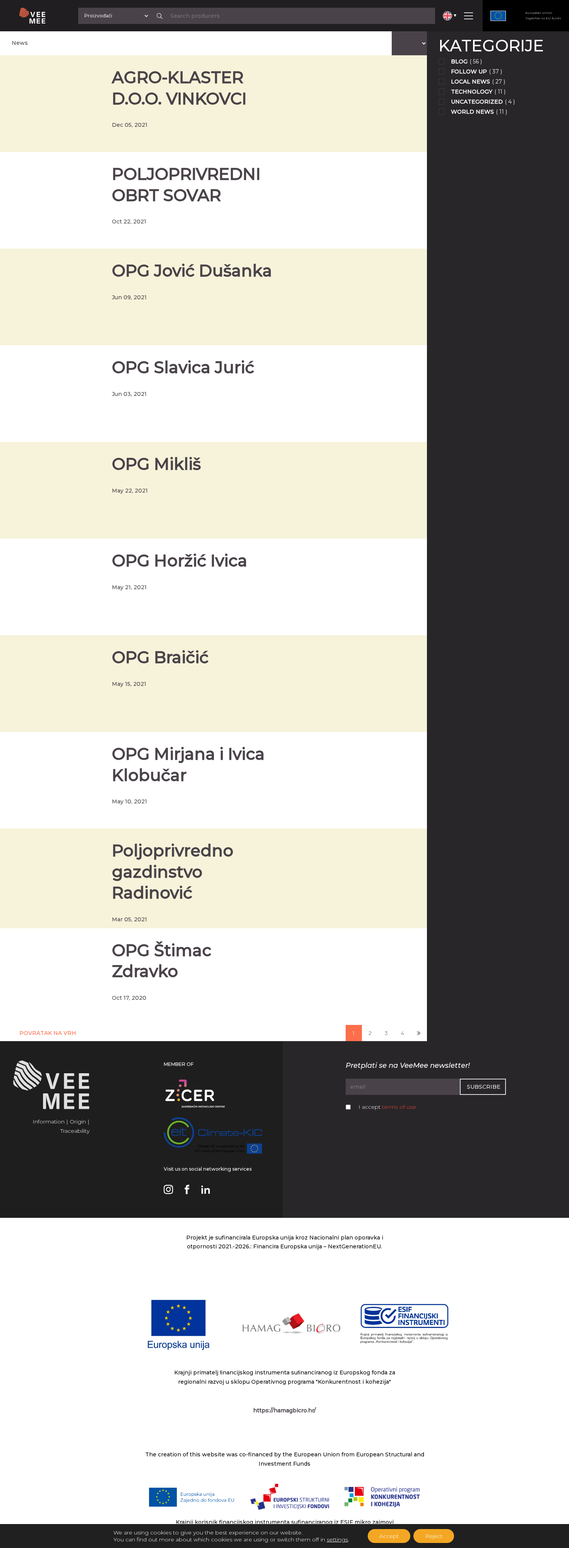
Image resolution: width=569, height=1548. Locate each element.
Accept (389, 1536)
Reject (433, 1536)
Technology (471, 92)
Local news (470, 81)
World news (472, 112)
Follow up (469, 71)
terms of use (399, 1106)
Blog (459, 61)
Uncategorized (477, 102)
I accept (387, 1106)
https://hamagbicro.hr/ (284, 1410)
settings (337, 1539)
